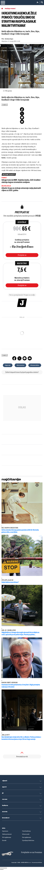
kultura (5, 805)
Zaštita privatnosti (7, 834)
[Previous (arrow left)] (1, 869)
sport (4, 787)
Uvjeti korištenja (26, 831)
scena (4, 811)
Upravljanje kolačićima (28, 840)
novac (4, 799)
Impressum (5, 831)
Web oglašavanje (6, 837)
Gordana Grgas (9, 39)
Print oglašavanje (26, 837)
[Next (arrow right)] (2, 869)
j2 (3, 793)
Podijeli (4, 104)
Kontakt (4, 840)
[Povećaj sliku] (22, 66)
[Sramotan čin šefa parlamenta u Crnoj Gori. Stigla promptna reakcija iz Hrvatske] (22, 657)
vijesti (4, 780)
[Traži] (41, 2)
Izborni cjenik (25, 834)
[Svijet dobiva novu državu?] (22, 555)
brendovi (5, 818)
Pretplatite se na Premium (31, 852)
